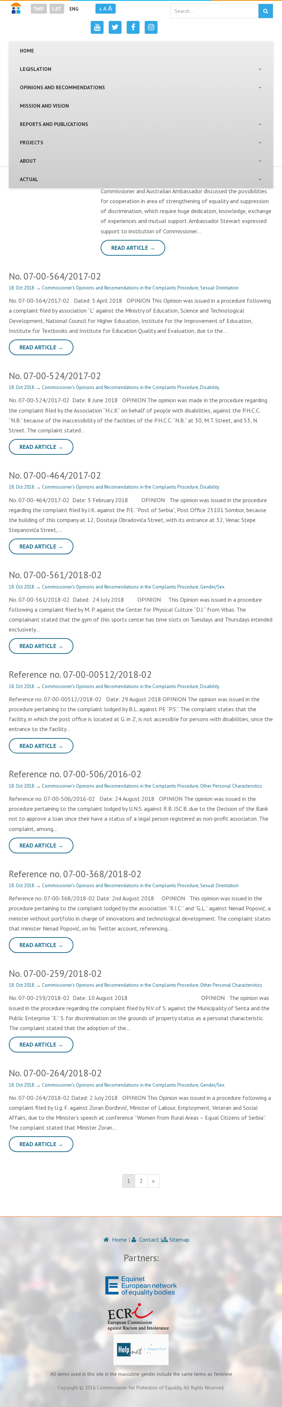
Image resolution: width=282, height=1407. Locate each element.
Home (119, 1239)
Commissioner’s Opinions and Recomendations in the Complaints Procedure (120, 288)
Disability (209, 387)
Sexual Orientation (219, 288)
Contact (148, 1239)
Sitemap (178, 1239)
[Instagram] (151, 27)
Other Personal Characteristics (231, 786)
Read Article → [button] (133, 247)
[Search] (265, 11)
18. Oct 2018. (22, 288)
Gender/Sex (212, 587)
